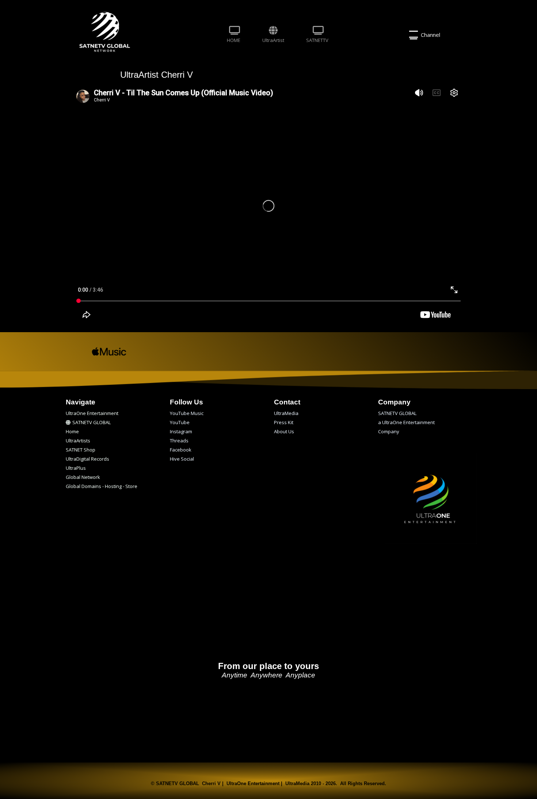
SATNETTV (317, 40)
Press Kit (283, 422)
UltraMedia (286, 413)
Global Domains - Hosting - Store (101, 486)
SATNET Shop (80, 449)
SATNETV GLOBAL (91, 422)
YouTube (180, 422)
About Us (284, 431)
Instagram (181, 431)
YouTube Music (186, 413)
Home (72, 431)
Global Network (83, 477)
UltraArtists (78, 440)
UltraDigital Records (87, 459)
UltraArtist (273, 40)
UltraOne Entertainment (92, 413)
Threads (179, 440)
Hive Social (182, 459)
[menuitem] (233, 35)
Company (388, 431)
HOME (233, 40)
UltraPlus (76, 468)
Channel (429, 34)
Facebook (180, 449)
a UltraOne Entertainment (406, 422)
